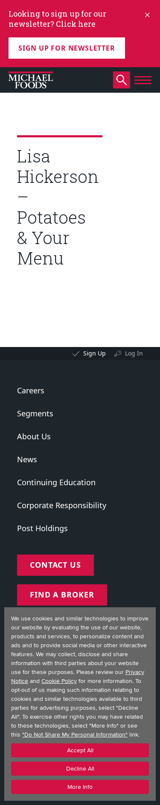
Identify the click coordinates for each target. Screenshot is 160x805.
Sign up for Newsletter (66, 48)
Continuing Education (56, 482)
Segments (35, 413)
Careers (30, 390)
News (27, 459)
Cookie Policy (59, 681)
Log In (134, 353)
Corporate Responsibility (61, 505)
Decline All (80, 768)
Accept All (80, 750)
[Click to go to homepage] (31, 79)
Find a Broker (62, 594)
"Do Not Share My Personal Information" (75, 734)
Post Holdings (42, 528)
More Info (80, 787)
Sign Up (94, 353)
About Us (34, 436)
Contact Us (55, 565)
